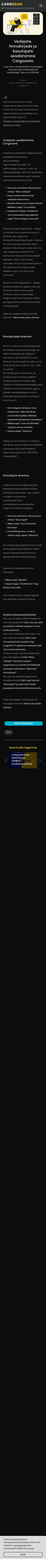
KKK (8, 732)
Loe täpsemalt (19, 1545)
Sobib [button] (23, 1554)
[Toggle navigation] (40, 5)
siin (32, 1548)
